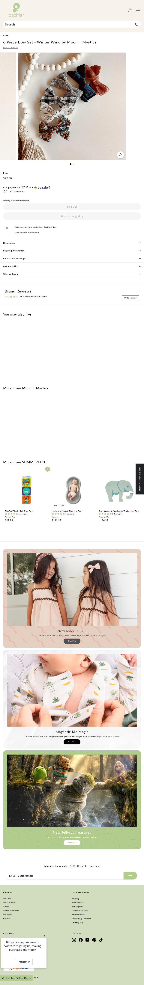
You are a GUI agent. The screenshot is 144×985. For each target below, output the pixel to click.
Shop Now (72, 641)
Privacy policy (77, 923)
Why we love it (11, 274)
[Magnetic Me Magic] (72, 690)
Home (5, 36)
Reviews (6, 919)
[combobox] (72, 24)
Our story (7, 898)
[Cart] (130, 10)
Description (9, 243)
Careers (6, 907)
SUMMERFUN (33, 462)
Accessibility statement (81, 919)
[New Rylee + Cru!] (72, 589)
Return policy (77, 907)
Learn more (24, 962)
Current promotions (11, 910)
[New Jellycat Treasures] (72, 791)
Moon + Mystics (10, 47)
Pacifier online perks (80, 910)
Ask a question (10, 266)
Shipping (6, 201)
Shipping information (13, 250)
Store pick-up (77, 902)
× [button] (45, 936)
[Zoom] (120, 154)
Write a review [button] (130, 298)
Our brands (7, 915)
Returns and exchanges (15, 258)
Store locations (9, 902)
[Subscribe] (130, 876)
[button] (72, 187)
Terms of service (78, 915)
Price (5, 173)
